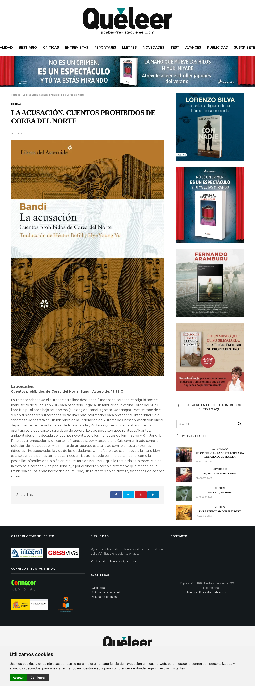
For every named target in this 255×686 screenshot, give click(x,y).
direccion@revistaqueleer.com (207, 592)
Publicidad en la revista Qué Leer (113, 561)
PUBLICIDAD (217, 47)
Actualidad (220, 449)
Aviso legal (98, 588)
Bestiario (28, 47)
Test (174, 47)
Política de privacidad (105, 592)
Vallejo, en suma (220, 492)
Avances (193, 47)
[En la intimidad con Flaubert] (184, 512)
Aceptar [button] (18, 677)
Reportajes (105, 47)
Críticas (51, 47)
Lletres (129, 47)
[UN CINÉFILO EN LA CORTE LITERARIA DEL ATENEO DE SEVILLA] (184, 454)
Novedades (153, 47)
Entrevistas (76, 47)
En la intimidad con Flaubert (220, 511)
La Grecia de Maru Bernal (220, 473)
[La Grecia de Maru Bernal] (184, 474)
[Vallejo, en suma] (184, 493)
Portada (15, 94)
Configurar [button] (38, 677)
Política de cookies (104, 597)
